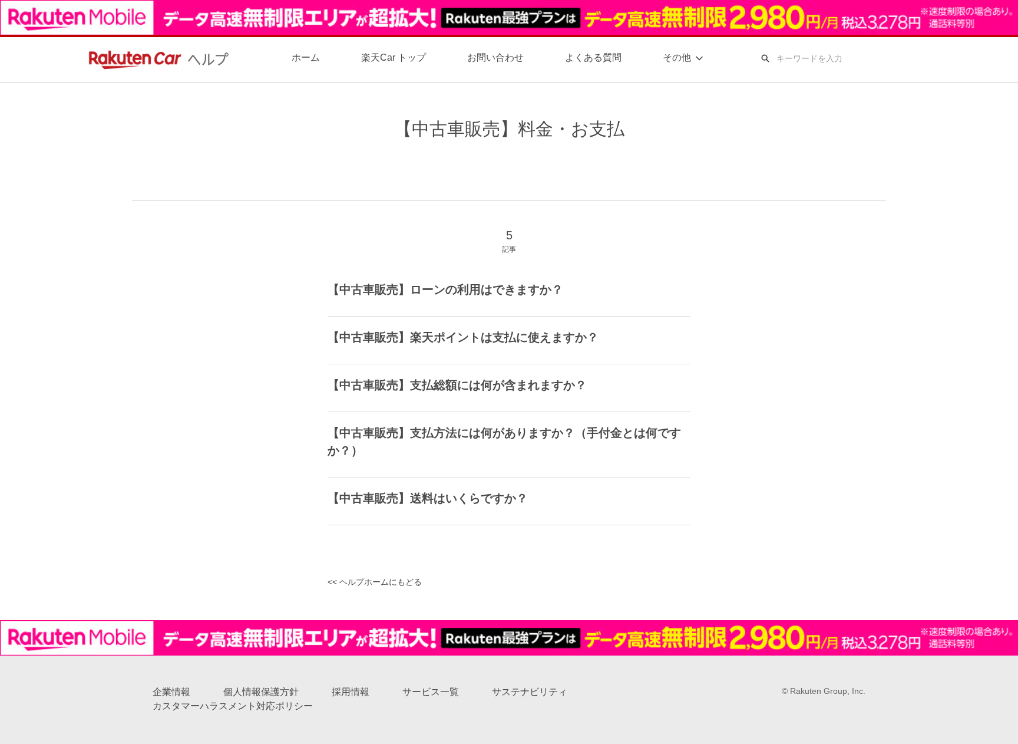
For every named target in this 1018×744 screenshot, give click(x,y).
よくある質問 (593, 57)
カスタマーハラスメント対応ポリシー (233, 706)
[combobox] (856, 58)
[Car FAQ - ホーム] (155, 59)
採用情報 (350, 692)
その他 (677, 57)
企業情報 (171, 692)
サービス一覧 (430, 692)
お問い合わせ (495, 57)
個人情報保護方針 (261, 692)
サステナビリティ (529, 692)
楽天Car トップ (393, 57)
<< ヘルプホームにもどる (375, 582)
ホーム (306, 57)
